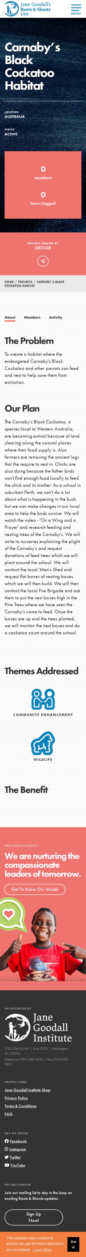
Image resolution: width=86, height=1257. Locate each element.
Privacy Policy (16, 1098)
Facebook (18, 1141)
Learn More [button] (42, 1250)
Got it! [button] (73, 1244)
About (10, 317)
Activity (55, 317)
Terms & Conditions (20, 1106)
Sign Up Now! (33, 1217)
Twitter (15, 1157)
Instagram (17, 1149)
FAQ (8, 1114)
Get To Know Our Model (34, 889)
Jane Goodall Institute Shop (27, 1090)
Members (32, 317)
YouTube (17, 1165)
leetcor (43, 247)
